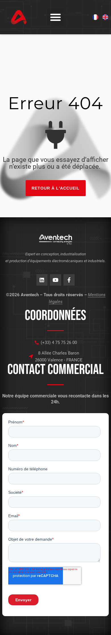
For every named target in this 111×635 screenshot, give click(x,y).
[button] (55, 17)
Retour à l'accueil (56, 188)
